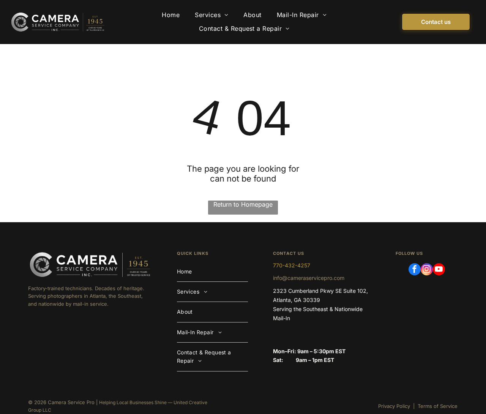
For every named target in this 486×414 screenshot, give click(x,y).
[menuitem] (170, 15)
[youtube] (439, 270)
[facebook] (415, 270)
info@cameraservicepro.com (308, 278)
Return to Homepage (243, 204)
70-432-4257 (293, 265)
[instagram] (427, 270)
